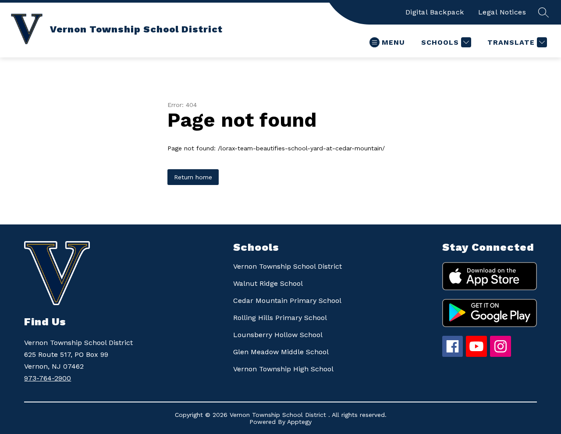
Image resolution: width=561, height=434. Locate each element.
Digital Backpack (434, 12)
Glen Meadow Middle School (281, 352)
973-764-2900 (47, 378)
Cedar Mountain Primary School (287, 300)
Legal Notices (502, 12)
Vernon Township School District (287, 266)
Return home (193, 177)
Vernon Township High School (283, 369)
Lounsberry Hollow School (278, 335)
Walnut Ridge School (268, 283)
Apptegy (299, 421)
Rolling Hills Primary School (280, 317)
